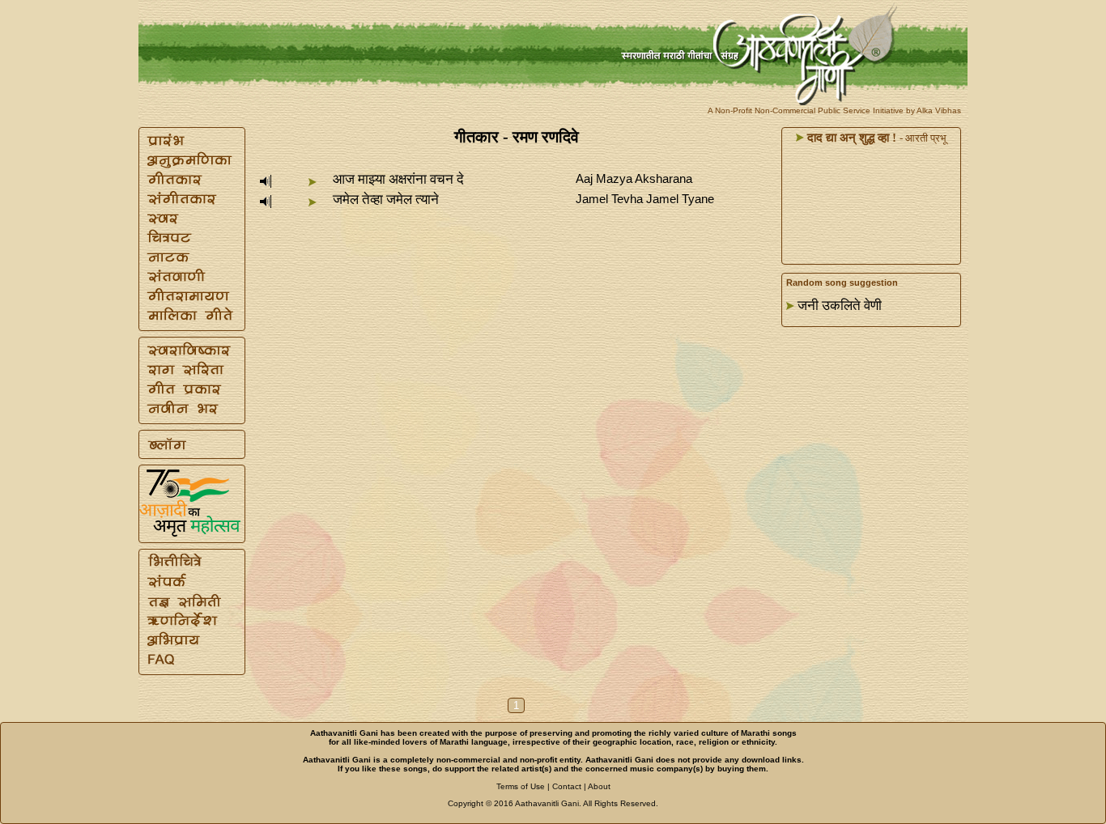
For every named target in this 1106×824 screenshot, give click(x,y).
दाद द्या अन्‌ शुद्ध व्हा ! (850, 137)
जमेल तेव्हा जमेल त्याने (386, 199)
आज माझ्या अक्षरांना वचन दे (398, 179)
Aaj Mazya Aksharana (634, 178)
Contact (566, 786)
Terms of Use (520, 786)
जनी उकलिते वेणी (840, 305)
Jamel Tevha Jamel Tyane (645, 199)
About (599, 786)
